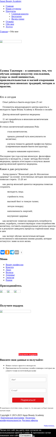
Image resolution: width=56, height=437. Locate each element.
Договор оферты (30, 420)
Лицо (8, 270)
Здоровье (10, 275)
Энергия (10, 277)
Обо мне (10, 24)
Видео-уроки (17, 19)
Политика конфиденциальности (17, 419)
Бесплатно (16, 16)
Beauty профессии (14, 264)
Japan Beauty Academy (10, 1)
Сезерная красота (19, 14)
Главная (9, 6)
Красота (10, 267)
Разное (9, 280)
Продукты (11, 11)
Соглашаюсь (25, 435)
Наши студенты (13, 8)
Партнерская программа (12, 418)
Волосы (9, 272)
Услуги (9, 26)
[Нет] (33, 436)
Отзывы (10, 21)
